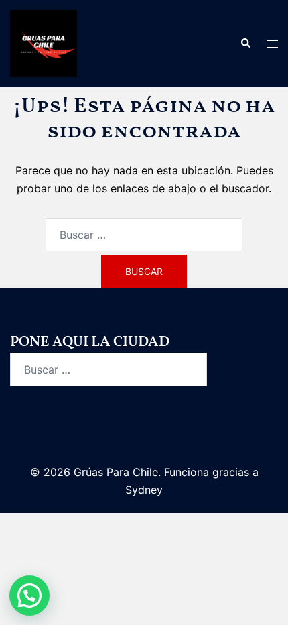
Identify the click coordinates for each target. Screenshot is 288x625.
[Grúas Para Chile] (43, 42)
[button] (245, 43)
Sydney (144, 489)
